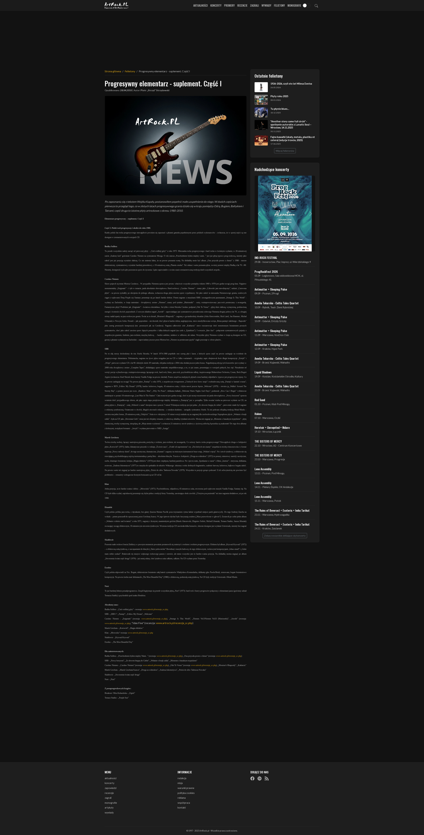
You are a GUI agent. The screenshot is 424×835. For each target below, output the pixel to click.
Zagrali (254, 5)
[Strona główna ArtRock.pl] (117, 5)
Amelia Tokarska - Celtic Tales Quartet (277, 303)
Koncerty (215, 5)
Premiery (229, 5)
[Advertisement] (212, 38)
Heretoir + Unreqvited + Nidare (272, 427)
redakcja (182, 778)
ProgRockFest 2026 (266, 271)
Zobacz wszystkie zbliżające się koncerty (285, 535)
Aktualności (200, 5)
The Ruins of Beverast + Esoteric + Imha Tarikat (282, 510)
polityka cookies (186, 793)
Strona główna (113, 71)
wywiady (109, 812)
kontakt (182, 807)
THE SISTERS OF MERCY (268, 441)
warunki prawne (186, 788)
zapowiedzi (110, 788)
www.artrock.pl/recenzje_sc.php (155, 609)
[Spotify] (260, 778)
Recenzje (242, 5)
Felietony (279, 5)
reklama (182, 797)
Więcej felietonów (285, 150)
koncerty (109, 783)
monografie (111, 802)
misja (180, 783)
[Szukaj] (316, 5)
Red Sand (260, 400)
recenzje (109, 793)
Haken (258, 414)
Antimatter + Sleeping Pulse (271, 289)
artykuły (109, 807)
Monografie (294, 5)
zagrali (108, 797)
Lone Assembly (263, 469)
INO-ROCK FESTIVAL (266, 257)
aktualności (110, 778)
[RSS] (267, 778)
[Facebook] (252, 778)
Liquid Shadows (263, 372)
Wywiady (266, 5)
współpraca (184, 802)
